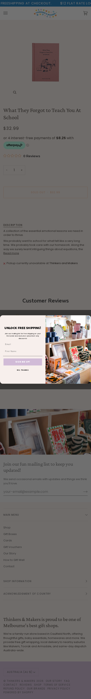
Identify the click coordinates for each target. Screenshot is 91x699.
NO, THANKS (23, 370)
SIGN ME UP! (22, 362)
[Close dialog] (88, 318)
